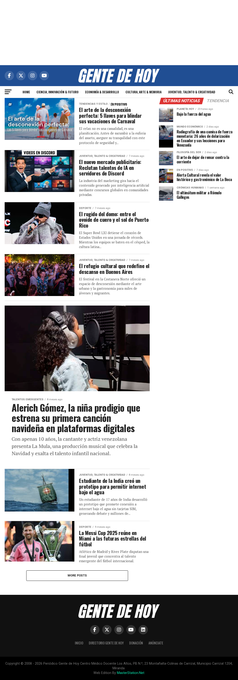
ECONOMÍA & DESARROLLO (102, 91)
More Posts (77, 575)
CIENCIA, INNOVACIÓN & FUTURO (57, 91)
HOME (26, 91)
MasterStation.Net (130, 673)
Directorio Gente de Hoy (106, 642)
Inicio (79, 642)
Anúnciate (156, 642)
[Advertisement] (119, 32)
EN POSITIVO (119, 104)
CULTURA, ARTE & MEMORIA (144, 91)
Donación (136, 642)
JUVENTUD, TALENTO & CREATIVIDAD (191, 91)
